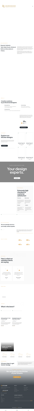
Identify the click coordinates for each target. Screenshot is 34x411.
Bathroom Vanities (26, 389)
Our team (15, 388)
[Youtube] (6, 393)
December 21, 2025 (4, 320)
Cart (28, 410)
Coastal (28, 144)
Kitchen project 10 (21, 157)
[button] (9, 121)
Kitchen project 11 (29, 143)
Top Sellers (22, 144)
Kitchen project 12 (21, 143)
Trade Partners (2, 400)
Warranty (2, 399)
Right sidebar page (16, 390)
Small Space (28, 158)
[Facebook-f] (2, 393)
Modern (20, 144)
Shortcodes (15, 391)
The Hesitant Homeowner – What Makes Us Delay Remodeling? (5, 319)
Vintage (30, 159)
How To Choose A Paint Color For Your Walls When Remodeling (16, 319)
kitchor (17, 407)
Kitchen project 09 (29, 157)
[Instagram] (3, 393)
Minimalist (22, 158)
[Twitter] (1, 393)
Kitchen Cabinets (26, 387)
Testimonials (15, 389)
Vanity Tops (25, 390)
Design (2, 401)
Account (17, 410)
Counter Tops (25, 388)
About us (15, 387)
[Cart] (28, 409)
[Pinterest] (4, 393)
